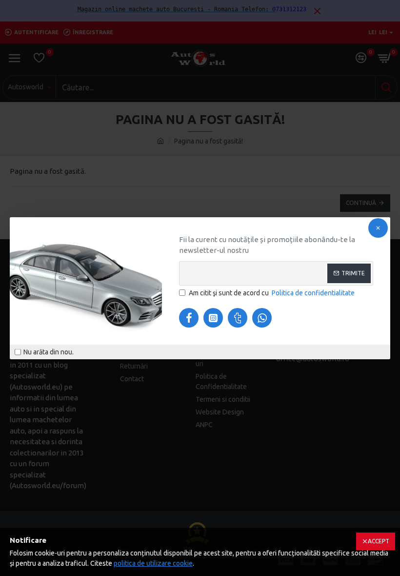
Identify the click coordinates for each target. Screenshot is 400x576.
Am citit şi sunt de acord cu (272, 293)
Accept (378, 541)
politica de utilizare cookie (153, 563)
